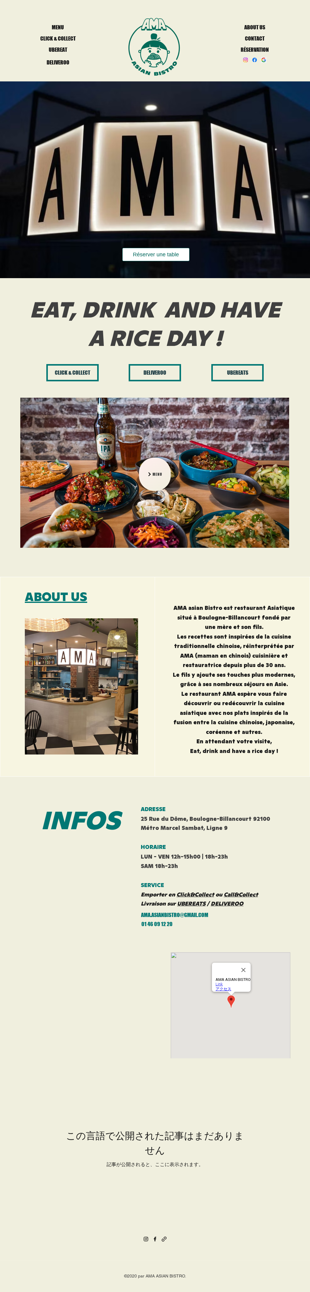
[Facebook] (255, 60)
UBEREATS (191, 903)
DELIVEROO (227, 903)
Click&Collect (195, 894)
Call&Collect (241, 894)
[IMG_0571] (264, 60)
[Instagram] (245, 60)
